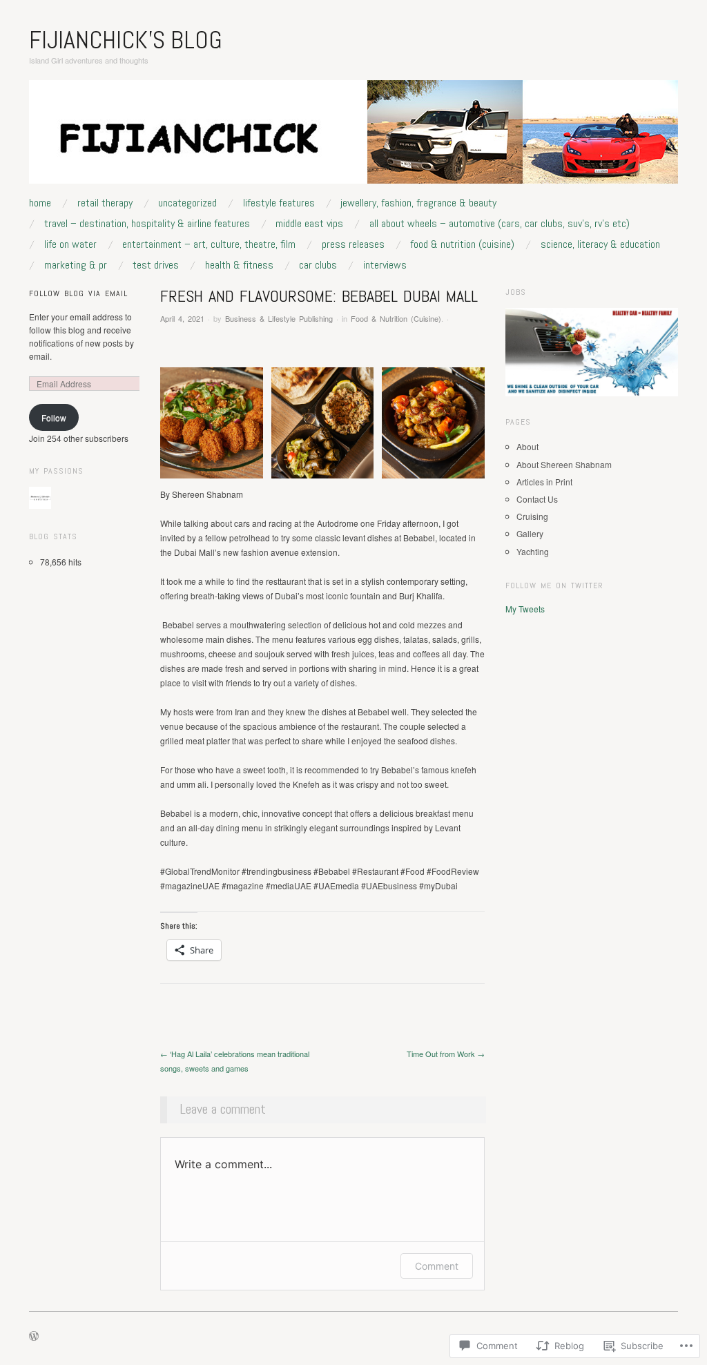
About (527, 446)
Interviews (385, 265)
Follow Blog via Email (78, 293)
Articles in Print (544, 481)
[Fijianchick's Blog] (353, 137)
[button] (211, 423)
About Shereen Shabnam (564, 464)
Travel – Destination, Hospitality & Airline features (147, 223)
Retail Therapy (105, 203)
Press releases (353, 244)
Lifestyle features (279, 203)
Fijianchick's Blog (125, 40)
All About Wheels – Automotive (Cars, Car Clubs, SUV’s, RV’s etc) (499, 223)
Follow (53, 417)
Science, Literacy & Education (600, 244)
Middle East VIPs (309, 223)
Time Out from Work (446, 1053)
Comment (436, 1266)
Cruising (532, 516)
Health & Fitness (239, 265)
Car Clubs (318, 265)
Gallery (529, 533)
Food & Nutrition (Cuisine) (462, 244)
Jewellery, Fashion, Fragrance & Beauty (418, 203)
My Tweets (525, 608)
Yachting (532, 551)
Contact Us (537, 499)
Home (40, 203)
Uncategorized (187, 203)
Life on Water (70, 244)
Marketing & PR (75, 265)
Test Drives (156, 265)
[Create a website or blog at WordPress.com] (34, 1336)
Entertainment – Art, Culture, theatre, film (209, 244)
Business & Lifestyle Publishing (279, 318)
